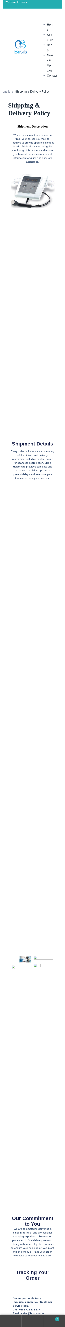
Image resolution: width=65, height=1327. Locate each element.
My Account (11, 1321)
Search (32, 1321)
